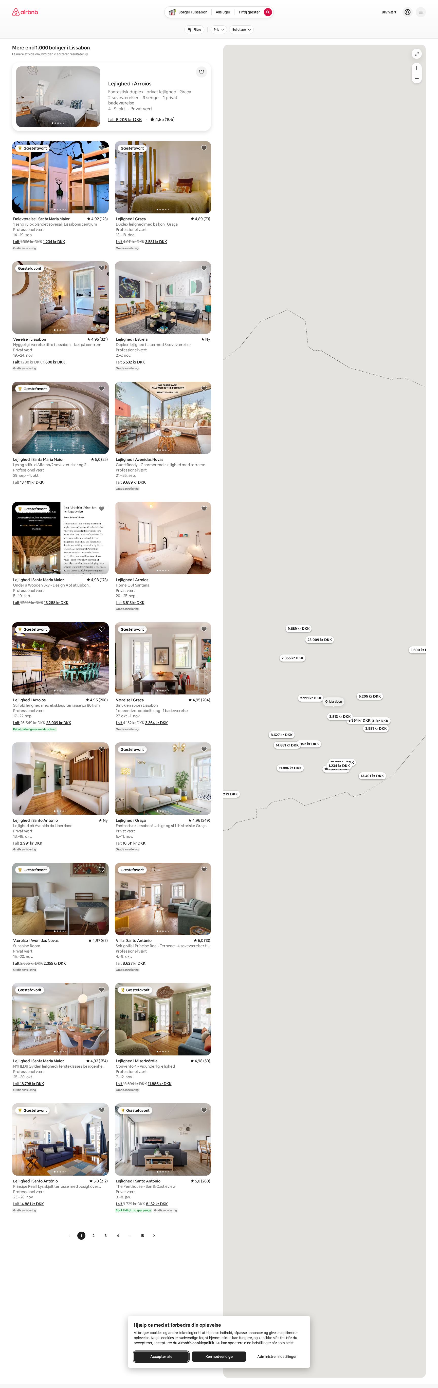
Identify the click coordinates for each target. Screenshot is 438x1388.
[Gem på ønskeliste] (201, 72)
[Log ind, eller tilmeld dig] (408, 12)
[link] (69, 1236)
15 (142, 1235)
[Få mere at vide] (86, 54)
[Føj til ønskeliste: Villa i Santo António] (204, 869)
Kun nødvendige (219, 1356)
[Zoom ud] (417, 78)
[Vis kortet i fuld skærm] (417, 54)
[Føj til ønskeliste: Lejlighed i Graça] (204, 148)
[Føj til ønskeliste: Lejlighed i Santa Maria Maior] (102, 388)
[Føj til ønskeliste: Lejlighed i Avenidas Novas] (204, 388)
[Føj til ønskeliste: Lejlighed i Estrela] (204, 268)
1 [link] (81, 1235)
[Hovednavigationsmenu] (421, 12)
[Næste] (153, 1236)
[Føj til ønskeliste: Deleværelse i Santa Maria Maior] (102, 148)
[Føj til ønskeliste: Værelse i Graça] (204, 629)
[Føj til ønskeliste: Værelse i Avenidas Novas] (102, 869)
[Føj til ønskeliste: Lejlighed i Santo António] (102, 749)
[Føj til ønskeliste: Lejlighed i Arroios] (204, 508)
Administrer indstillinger (277, 1356)
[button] (125, 119)
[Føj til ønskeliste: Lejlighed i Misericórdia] (204, 989)
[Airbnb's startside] (25, 12)
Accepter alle (161, 1356)
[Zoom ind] (417, 68)
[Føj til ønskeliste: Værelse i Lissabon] (102, 268)
